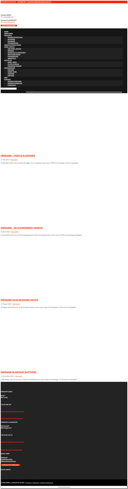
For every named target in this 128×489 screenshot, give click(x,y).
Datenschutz (36, 483)
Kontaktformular (15, 83)
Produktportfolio (15, 37)
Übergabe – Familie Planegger (18, 155)
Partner (11, 76)
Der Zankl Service (14, 49)
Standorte (12, 85)
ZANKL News (12, 62)
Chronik (11, 74)
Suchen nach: (29, 91)
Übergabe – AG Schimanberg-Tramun (22, 227)
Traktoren (4, 457)
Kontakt (7, 79)
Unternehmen (9, 68)
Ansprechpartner (15, 81)
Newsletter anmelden (11, 465)
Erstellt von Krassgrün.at (46, 483)
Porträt (11, 70)
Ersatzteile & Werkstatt (17, 53)
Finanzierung (13, 43)
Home (6, 32)
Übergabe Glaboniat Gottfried (18, 372)
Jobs (5, 78)
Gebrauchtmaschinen (12, 45)
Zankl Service (9, 47)
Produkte (8, 35)
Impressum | (29, 483)
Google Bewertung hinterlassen (12, 418)
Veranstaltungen (14, 66)
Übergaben (8, 33)
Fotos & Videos (13, 64)
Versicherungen (14, 55)
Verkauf (11, 51)
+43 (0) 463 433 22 (9, 22)
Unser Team (12, 72)
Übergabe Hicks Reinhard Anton (19, 299)
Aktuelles (8, 60)
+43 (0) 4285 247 (8, 17)
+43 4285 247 (21, 2)
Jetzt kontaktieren (9, 25)
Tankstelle (12, 58)
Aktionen (11, 39)
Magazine (11, 41)
